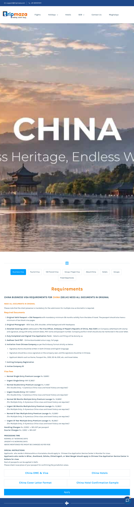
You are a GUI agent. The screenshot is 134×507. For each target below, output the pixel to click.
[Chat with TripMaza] (127, 500)
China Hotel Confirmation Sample (97, 482)
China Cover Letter (31, 482)
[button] (18, 272)
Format (47, 482)
